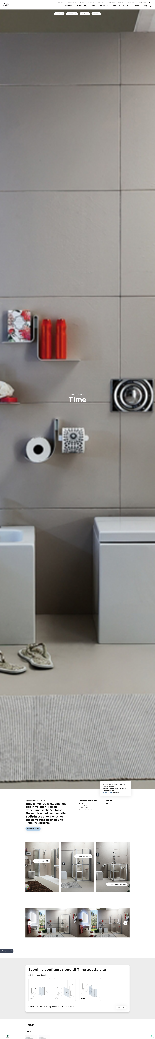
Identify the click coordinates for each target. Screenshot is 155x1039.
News (137, 6)
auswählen (107, 793)
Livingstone (91, 2)
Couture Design (82, 6)
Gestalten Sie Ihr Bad (107, 6)
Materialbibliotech (71, 2)
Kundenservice (125, 6)
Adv (93, 6)
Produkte (68, 6)
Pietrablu (82, 2)
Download (96, 13)
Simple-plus (84, 13)
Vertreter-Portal (142, 2)
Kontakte (120, 2)
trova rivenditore (33, 828)
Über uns (60, 2)
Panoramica (59, 13)
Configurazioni (72, 13)
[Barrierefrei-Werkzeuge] (7, 1036)
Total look (101, 2)
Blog (145, 6)
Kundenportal (130, 2)
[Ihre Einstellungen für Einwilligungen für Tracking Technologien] (152, 1036)
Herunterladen (111, 2)
